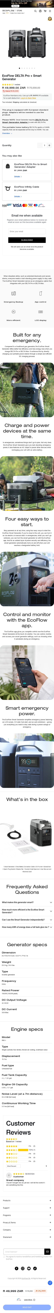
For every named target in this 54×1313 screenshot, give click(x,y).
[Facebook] (16, 1268)
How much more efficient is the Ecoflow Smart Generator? (23, 911)
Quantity (6, 145)
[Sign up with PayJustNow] (19, 1300)
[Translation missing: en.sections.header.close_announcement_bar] (51, 2)
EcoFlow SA (26, 1278)
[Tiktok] (35, 1268)
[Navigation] (49, 11)
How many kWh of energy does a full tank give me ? (25, 927)
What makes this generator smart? (18, 902)
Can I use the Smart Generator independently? (23, 920)
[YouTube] (29, 1268)
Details (17, 177)
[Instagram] (22, 1268)
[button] (7, 85)
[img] (19, 1174)
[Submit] (47, 1252)
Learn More (29, 1300)
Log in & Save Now (28, 98)
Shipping (16, 102)
